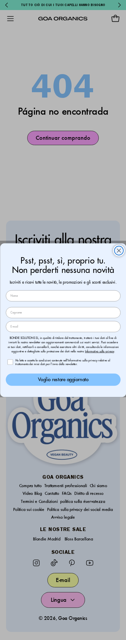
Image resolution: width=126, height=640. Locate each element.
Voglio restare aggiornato (63, 379)
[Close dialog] (118, 250)
